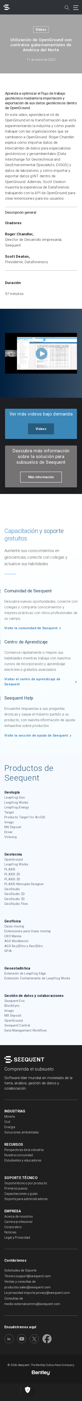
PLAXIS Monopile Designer (24, 884)
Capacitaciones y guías (21, 1193)
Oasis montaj (14, 926)
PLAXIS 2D (12, 874)
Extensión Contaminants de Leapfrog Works (37, 978)
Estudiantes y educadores (22, 1160)
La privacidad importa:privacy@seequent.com (37, 1292)
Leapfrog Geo (14, 797)
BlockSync (12, 1006)
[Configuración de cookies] (27, 1390)
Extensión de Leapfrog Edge (25, 973)
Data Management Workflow (25, 1030)
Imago (9, 822)
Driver (8, 832)
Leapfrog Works (16, 802)
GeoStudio (12, 889)
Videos (41, 29)
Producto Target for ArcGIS (24, 817)
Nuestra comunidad (18, 1155)
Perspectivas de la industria (24, 1150)
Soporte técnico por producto (25, 1183)
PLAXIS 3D (12, 879)
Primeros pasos (16, 1188)
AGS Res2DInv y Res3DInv (23, 946)
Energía (9, 1127)
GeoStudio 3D (14, 899)
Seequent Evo (14, 1001)
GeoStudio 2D (14, 894)
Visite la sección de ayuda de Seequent (36, 735)
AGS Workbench (16, 941)
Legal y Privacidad (17, 1237)
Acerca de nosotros (18, 1216)
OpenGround (13, 859)
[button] (41, 428)
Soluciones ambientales (21, 1132)
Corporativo (13, 1227)
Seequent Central (17, 1025)
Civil (7, 1122)
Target (9, 812)
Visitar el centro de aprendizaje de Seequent (32, 681)
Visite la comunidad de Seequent (31, 628)
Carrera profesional (18, 1221)
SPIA (8, 951)
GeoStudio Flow (16, 904)
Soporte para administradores (26, 1199)
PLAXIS (10, 869)
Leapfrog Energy (16, 807)
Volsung (10, 837)
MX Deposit (12, 827)
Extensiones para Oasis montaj (27, 931)
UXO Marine (13, 936)
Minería (9, 1116)
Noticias (10, 1232)
